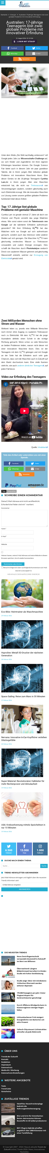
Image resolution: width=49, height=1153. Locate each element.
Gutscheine (6, 1091)
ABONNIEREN (24, 889)
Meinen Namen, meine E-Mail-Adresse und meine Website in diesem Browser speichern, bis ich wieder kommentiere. (24, 556)
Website (4, 544)
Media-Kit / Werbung (10, 1070)
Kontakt (4, 1059)
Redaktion (5, 1062)
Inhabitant (42, 447)
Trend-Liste (6, 1089)
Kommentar (5, 508)
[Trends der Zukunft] (24, 4)
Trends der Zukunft (9, 1056)
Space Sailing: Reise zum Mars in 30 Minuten (23, 696)
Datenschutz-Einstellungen (13, 1073)
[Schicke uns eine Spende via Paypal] (13, 485)
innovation (12, 491)
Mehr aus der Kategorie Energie (23, 574)
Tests (3, 1086)
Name (3, 529)
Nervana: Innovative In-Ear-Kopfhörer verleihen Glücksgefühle (24, 738)
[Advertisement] (24, 125)
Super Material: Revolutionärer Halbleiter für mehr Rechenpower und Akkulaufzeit (22, 782)
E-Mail (4, 536)
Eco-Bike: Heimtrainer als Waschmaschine (22, 611)
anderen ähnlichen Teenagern (29, 365)
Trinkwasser (36, 185)
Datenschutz (6, 1067)
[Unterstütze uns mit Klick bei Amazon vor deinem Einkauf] (36, 485)
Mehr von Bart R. (23, 571)
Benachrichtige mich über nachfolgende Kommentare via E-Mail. (25, 568)
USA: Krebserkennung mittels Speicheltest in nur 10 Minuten (23, 826)
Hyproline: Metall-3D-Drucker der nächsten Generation (22, 654)
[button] (12, 48)
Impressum (6, 1065)
